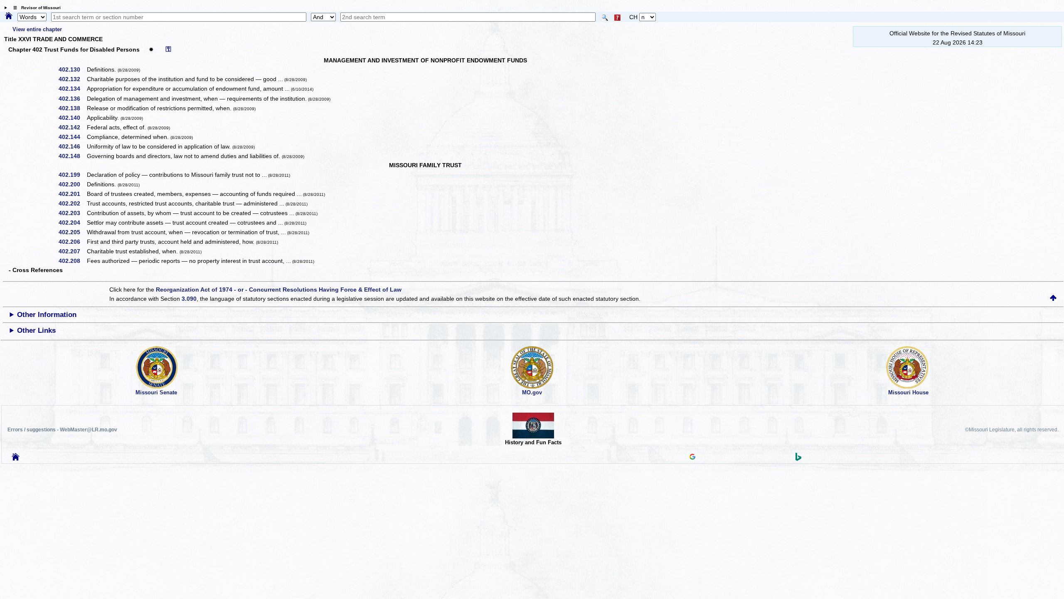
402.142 (72, 127)
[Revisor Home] (16, 458)
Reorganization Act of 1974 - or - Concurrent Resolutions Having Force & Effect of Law (278, 289)
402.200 (72, 184)
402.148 (72, 156)
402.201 (72, 194)
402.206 (72, 241)
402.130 (72, 69)
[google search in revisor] (692, 457)
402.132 (72, 79)
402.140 (72, 117)
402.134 (72, 88)
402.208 (72, 260)
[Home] (8, 16)
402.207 (72, 251)
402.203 (72, 213)
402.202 (72, 203)
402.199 (72, 174)
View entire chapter (37, 29)
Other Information (46, 315)
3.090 (189, 298)
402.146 (72, 146)
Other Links (36, 330)
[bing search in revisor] (798, 458)
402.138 (72, 108)
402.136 (72, 98)
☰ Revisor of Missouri (35, 7)
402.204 (72, 222)
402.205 (72, 232)
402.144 (72, 137)
